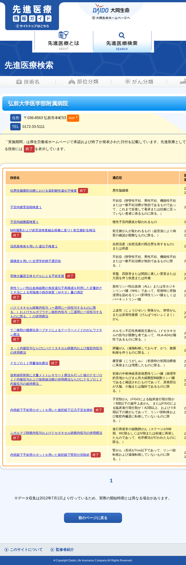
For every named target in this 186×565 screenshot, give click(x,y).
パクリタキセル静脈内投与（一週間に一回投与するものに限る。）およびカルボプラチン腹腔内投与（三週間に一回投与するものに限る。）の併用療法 (56, 312)
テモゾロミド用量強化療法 (29, 363)
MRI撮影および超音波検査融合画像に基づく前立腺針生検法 (52, 230)
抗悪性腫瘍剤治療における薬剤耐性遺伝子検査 (43, 190)
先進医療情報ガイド (43, 16)
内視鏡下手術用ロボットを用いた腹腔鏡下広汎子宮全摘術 (51, 410)
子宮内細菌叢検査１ (24, 222)
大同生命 (111, 11)
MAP (72, 118)
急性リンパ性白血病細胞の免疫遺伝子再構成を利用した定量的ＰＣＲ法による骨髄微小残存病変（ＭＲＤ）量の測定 (56, 290)
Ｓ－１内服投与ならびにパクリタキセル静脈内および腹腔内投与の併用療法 (56, 350)
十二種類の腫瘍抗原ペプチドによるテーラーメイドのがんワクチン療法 (56, 332)
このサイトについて (26, 549)
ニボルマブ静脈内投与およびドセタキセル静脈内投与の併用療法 (56, 433)
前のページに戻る (93, 518)
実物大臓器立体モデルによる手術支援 (37, 276)
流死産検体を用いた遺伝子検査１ (34, 246)
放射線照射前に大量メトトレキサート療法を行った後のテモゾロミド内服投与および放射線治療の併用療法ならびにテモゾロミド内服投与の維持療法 (56, 379)
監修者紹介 (65, 549)
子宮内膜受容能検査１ (26, 207)
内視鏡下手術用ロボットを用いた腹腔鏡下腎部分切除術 (50, 455)
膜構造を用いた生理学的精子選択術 (35, 261)
